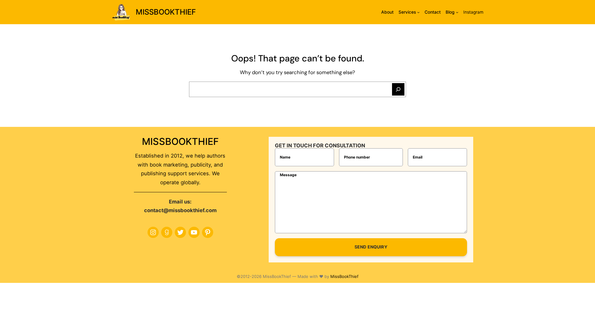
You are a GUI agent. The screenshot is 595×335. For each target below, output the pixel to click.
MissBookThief (344, 276)
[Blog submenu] (457, 12)
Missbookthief (166, 11)
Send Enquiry (371, 246)
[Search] (398, 89)
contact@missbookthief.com (180, 210)
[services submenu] (418, 12)
